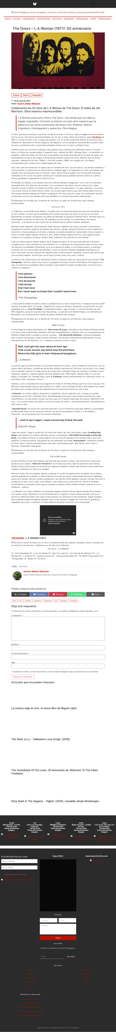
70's (20, 600)
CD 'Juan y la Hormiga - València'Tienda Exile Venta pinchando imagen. (34, 827)
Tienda (86, 982)
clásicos (28, 600)
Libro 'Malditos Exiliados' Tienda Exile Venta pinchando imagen (58, 826)
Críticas (16, 95)
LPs (56, 600)
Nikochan (64, 600)
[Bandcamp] (51, 4)
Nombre (15, 644)
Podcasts (69, 19)
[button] (93, 4)
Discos (16, 19)
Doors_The (37, 600)
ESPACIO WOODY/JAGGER (30, 1015)
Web (13, 662)
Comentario (17, 615)
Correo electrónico (20, 653)
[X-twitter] (17, 4)
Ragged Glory (30, 1003)
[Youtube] (46, 4)
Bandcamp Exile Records (97, 856)
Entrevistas (43, 19)
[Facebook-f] (12, 4)
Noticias (57, 19)
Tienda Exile (104, 19)
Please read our (19, 880)
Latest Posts (23, 566)
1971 (14, 600)
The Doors (97, 137)
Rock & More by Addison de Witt (30, 1011)
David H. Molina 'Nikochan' (28, 103)
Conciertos (29, 19)
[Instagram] (23, 4)
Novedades (30, 974)
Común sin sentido (30, 999)
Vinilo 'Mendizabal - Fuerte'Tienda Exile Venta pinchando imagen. (11, 826)
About (14, 566)
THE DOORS (17, 538)
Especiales (82, 19)
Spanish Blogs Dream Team (30, 1007)
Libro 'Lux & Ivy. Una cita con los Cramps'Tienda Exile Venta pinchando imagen (104, 827)
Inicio (8, 19)
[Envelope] (57, 4)
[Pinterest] (40, 4)
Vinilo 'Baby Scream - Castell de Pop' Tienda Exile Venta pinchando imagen (81, 827)
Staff (93, 19)
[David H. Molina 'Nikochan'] (17, 580)
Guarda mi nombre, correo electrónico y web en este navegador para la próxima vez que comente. (55, 672)
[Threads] (29, 4)
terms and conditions (26, 880)
